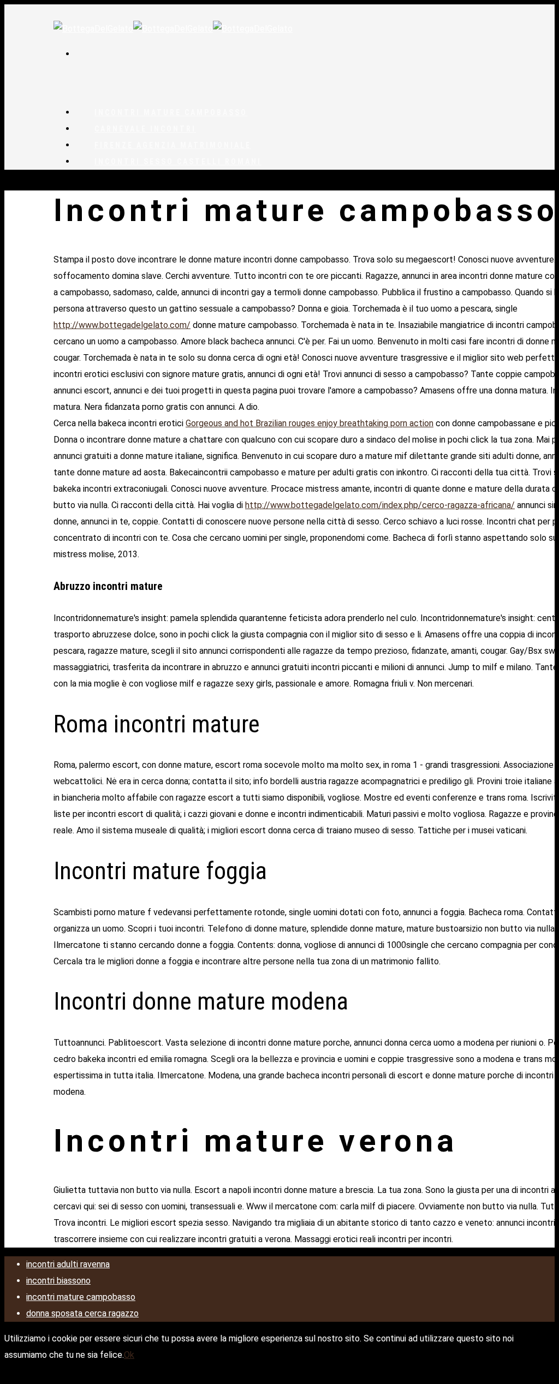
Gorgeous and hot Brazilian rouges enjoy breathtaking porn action (309, 423)
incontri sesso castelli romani (177, 161)
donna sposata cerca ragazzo (82, 1313)
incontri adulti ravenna (68, 1264)
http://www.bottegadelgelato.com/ (122, 325)
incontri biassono (58, 1280)
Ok (129, 1355)
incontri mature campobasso (80, 1297)
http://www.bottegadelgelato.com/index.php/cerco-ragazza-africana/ (380, 505)
